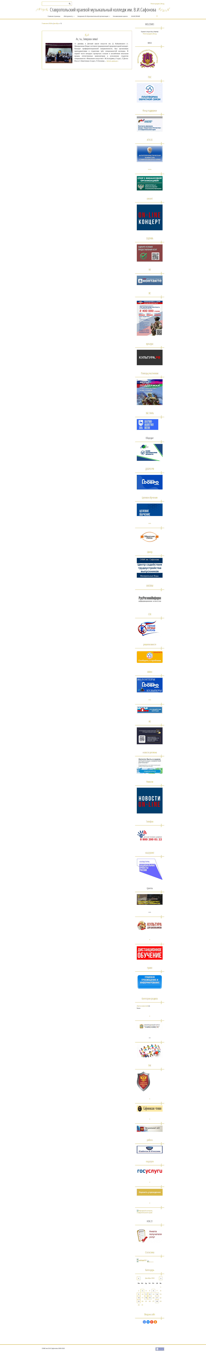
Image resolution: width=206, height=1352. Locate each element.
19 (149, 1298)
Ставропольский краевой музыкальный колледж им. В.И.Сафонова (103, 9)
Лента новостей (142, 1006)
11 (146, 1294)
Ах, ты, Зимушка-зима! (87, 39)
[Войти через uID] (144, 1322)
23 (138, 1301)
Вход (162, 4)
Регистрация (155, 4)
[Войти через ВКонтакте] (148, 1322)
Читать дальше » (112, 61)
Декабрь (56, 23)
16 (138, 1298)
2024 (50, 23)
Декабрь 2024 (149, 1278)
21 (157, 1298)
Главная (44, 23)
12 (149, 1294)
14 (157, 1294)
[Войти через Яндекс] (151, 1322)
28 (157, 1301)
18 (146, 1298)
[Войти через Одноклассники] (155, 1322)
